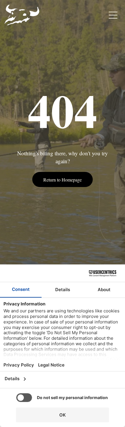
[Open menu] (113, 15)
